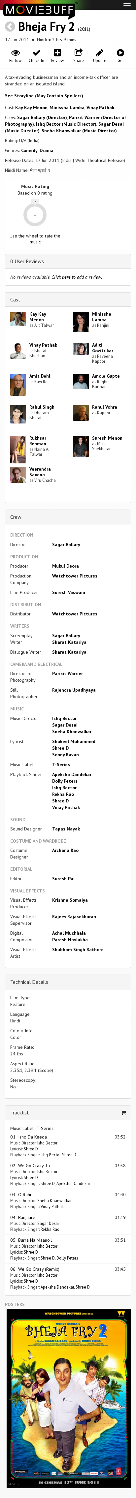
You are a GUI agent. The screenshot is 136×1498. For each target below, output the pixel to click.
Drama (46, 150)
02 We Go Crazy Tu (30, 1166)
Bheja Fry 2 (46, 26)
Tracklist (19, 1112)
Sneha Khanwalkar (71, 731)
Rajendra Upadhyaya (74, 690)
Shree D (60, 748)
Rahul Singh (41, 407)
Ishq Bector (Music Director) (66, 124)
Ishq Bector (64, 718)
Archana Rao (65, 850)
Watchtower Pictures (74, 576)
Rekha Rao (63, 794)
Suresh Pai (63, 879)
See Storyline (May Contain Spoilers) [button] (44, 96)
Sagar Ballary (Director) (42, 117)
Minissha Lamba (67, 107)
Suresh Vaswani (68, 592)
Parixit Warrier (67, 673)
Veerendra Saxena (40, 472)
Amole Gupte (106, 376)
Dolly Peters (65, 781)
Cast (15, 299)
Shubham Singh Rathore (78, 949)
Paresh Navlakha (70, 940)
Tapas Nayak (66, 829)
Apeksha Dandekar (71, 774)
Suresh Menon (107, 438)
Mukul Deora (65, 566)
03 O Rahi (20, 1195)
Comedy (29, 150)
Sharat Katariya (69, 642)
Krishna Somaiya (70, 900)
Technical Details (29, 982)
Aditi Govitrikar (102, 348)
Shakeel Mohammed (73, 741)
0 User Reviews (27, 261)
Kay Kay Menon (31, 107)
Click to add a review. (76, 277)
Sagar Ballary (66, 544)
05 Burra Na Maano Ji (31, 1240)
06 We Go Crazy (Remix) (34, 1269)
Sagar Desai (65, 725)
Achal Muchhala (69, 933)
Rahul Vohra (104, 407)
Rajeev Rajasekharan (74, 917)
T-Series (61, 764)
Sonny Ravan (65, 755)
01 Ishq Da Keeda (28, 1137)
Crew (15, 517)
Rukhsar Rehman (37, 441)
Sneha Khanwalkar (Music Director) (79, 131)
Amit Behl (39, 376)
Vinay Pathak (100, 107)
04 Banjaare (22, 1217)
